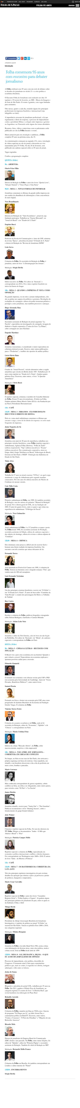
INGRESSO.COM (12, 1)
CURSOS (37, 1)
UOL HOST (22, 1)
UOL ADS (44, 1)
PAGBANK (30, 1)
